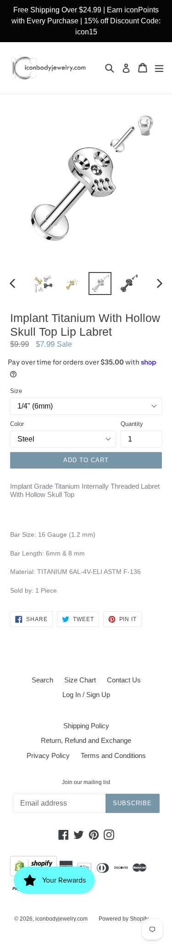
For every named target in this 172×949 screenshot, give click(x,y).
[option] (43, 283)
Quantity (132, 423)
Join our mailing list (86, 782)
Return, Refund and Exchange (86, 740)
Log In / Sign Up (86, 694)
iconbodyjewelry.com (61, 919)
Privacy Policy (48, 755)
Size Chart (80, 680)
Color (17, 423)
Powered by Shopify (124, 919)
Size (16, 390)
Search (42, 680)
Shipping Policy (86, 726)
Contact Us (124, 680)
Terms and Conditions (113, 755)
